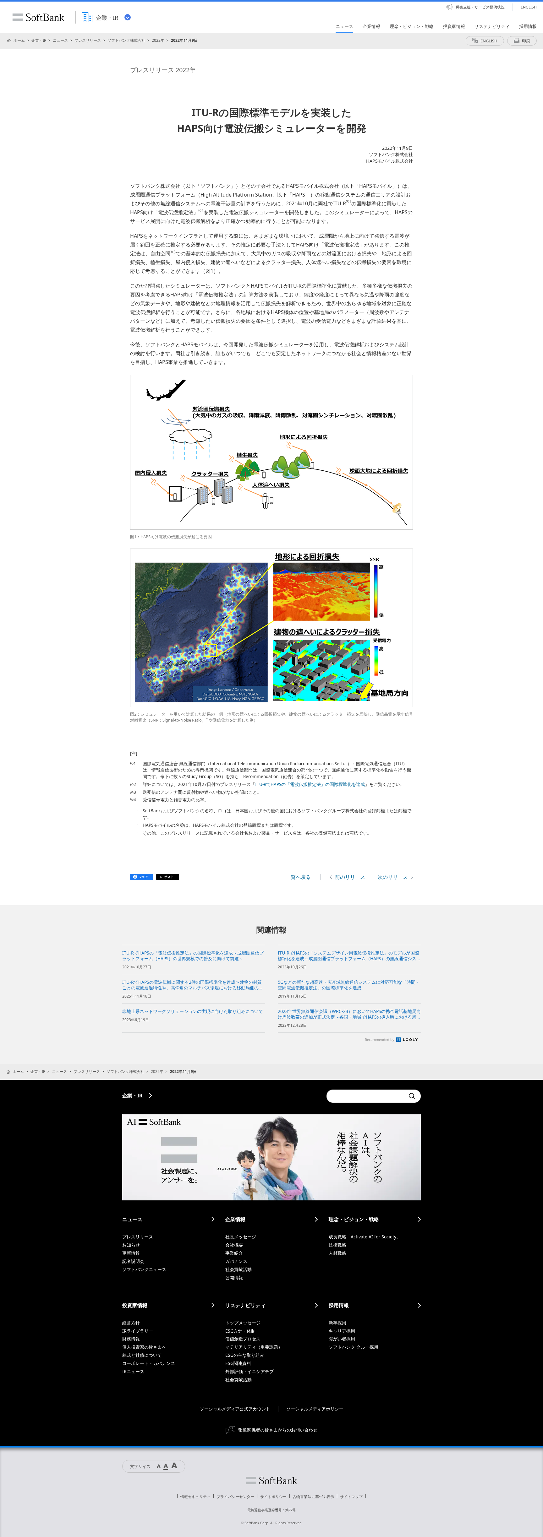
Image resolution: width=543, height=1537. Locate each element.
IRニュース (133, 1371)
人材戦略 (337, 1253)
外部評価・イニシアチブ (249, 1371)
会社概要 (234, 1245)
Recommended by (380, 1039)
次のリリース (393, 877)
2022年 (158, 40)
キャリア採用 (342, 1331)
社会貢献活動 (238, 1269)
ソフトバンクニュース (144, 1269)
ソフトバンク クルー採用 (353, 1347)
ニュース (60, 40)
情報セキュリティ (195, 1496)
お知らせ (131, 1245)
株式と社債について (142, 1355)
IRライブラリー (137, 1331)
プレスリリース (87, 40)
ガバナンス (236, 1261)
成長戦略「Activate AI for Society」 (365, 1237)
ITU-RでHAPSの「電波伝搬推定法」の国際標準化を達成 (310, 784)
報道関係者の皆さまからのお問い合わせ (277, 1430)
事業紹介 (234, 1253)
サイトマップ (351, 1496)
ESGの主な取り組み (244, 1355)
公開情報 (234, 1277)
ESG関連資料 (238, 1363)
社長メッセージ (240, 1237)
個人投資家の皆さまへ (144, 1347)
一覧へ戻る (298, 877)
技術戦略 (337, 1245)
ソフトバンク (271, 1480)
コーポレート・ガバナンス (148, 1363)
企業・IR (38, 40)
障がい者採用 (342, 1339)
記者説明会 (133, 1261)
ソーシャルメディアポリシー (314, 1409)
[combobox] (366, 1096)
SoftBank (38, 17)
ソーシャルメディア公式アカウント (235, 1409)
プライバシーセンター (235, 1496)
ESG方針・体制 (240, 1331)
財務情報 (131, 1339)
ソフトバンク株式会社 (126, 40)
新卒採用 (337, 1323)
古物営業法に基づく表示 (313, 1496)
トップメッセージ (243, 1323)
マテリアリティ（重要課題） (253, 1347)
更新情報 (131, 1253)
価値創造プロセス (243, 1339)
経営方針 (131, 1323)
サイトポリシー (273, 1496)
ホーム (19, 40)
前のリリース (350, 877)
